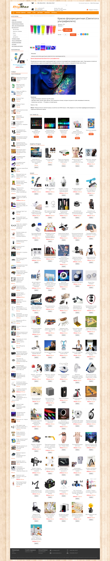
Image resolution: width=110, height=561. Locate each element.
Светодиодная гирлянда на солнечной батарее (21, 137)
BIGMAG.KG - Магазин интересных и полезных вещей (21, 557)
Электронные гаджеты (17, 23)
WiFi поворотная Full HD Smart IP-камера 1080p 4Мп (50, 212)
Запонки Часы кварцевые (91, 283)
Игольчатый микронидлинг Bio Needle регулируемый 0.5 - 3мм (22, 315)
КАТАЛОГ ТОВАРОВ (20, 12)
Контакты (14, 553)
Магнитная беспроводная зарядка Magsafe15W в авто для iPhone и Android (77, 376)
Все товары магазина (17, 46)
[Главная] (13, 12)
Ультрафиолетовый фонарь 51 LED (20, 163)
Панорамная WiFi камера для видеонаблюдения (77, 421)
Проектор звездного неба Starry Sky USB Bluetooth (91, 445)
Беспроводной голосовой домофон (36, 258)
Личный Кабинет (42, 551)
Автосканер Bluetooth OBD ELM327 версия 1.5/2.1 (36, 235)
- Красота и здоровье (17, 31)
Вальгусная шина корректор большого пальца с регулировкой (21, 287)
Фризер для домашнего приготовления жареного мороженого (77, 516)
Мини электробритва (63, 398)
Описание (33, 53)
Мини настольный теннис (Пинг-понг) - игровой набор (20, 86)
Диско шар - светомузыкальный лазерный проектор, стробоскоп (20, 375)
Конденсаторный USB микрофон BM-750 (36, 353)
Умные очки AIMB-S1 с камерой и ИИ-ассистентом (21, 93)
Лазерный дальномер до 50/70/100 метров (21, 241)
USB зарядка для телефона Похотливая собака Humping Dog (36, 212)
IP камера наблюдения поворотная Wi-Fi (77, 189)
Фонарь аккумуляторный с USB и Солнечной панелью (21, 440)
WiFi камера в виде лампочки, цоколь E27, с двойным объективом (22, 427)
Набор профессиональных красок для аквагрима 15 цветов (77, 132)
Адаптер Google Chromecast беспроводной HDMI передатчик (20, 406)
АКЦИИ (29, 12)
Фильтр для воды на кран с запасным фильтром (50, 516)
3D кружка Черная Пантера (20, 105)
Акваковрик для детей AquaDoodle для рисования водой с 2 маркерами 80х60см (50, 235)
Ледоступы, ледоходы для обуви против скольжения (91, 161)
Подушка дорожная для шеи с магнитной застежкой (21, 447)
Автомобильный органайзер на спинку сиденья (91, 212)
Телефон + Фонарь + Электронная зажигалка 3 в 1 (91, 492)
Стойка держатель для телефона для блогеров (36, 491)
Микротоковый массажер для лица (22, 110)
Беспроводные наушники (50, 257)
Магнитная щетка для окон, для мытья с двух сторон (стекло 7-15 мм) (91, 376)
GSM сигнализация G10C (50, 189)
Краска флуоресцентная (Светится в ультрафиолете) (44, 15)
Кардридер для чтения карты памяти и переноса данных (21, 340)
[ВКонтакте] (81, 34)
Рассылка (40, 553)
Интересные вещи (16, 42)
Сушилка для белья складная (63, 491)
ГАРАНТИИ (47, 12)
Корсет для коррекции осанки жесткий (64, 353)
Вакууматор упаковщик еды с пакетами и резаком (21, 259)
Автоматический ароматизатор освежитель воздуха (63, 212)
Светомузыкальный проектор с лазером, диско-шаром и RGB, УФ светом (21, 205)
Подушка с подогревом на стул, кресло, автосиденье (36, 446)
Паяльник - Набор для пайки (21, 327)
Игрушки (14, 44)
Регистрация (96, 3)
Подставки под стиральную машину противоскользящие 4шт (21, 360)
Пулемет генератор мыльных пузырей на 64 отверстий (36, 470)
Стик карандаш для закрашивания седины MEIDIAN (21, 131)
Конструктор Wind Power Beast (50, 353)
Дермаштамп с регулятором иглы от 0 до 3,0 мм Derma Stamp (21, 308)
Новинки (14, 20)
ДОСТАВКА (40, 12)
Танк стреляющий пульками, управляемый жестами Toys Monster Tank (77, 492)
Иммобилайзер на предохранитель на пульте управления (77, 307)
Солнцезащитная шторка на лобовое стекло (22, 265)
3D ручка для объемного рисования (36, 189)
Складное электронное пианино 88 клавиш (21, 389)
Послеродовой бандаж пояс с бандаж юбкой (64, 445)
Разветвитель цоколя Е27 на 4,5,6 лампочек (50, 469)
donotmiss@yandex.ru (57, 553)
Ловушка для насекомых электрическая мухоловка (63, 376)
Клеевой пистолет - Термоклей (20, 247)
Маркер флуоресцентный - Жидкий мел (36, 131)
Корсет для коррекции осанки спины (77, 353)
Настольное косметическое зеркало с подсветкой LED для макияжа (63, 422)
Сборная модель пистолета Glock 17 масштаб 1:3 (20, 294)
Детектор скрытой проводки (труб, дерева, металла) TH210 (21, 182)
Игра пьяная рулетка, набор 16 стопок (50, 306)
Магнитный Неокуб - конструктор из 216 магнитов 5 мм (50, 400)
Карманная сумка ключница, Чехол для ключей (21, 476)
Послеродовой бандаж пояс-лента (77, 445)
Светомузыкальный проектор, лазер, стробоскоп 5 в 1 (20, 414)
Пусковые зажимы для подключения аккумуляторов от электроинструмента (21, 234)
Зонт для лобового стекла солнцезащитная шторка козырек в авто (36, 307)
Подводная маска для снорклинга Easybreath (91, 421)
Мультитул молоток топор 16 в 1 (77, 399)
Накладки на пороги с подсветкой (50, 421)
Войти (92, 3)
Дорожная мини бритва (77, 282)
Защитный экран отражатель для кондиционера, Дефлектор (20, 279)
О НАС (34, 12)
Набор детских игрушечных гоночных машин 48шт (21, 301)
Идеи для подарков (17, 22)
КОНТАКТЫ (54, 12)
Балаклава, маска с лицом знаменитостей (21, 461)
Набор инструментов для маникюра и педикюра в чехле (22, 333)
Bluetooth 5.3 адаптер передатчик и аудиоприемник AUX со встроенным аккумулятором (19, 397)
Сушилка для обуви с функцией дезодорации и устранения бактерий (22, 383)
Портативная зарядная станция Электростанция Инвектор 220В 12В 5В (22, 353)
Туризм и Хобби (16, 38)
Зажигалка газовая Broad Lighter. (22, 169)
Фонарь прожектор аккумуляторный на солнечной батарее (20, 433)
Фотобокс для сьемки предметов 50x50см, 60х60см (64, 516)
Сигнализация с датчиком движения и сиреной (77, 470)
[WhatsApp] (87, 34)
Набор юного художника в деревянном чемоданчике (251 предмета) (36, 422)
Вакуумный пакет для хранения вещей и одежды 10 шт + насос (21, 175)
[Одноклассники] (83, 34)
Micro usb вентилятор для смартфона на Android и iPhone (91, 190)
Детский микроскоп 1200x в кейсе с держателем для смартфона (36, 284)
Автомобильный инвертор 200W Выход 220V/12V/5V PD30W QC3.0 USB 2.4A (21, 367)
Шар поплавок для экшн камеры (91, 515)
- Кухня (14, 33)
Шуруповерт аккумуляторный (20, 116)
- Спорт (14, 35)
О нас (13, 551)
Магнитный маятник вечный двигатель (36, 399)
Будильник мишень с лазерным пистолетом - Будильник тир (77, 258)
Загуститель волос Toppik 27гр (19, 65)
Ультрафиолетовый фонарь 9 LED (20, 157)
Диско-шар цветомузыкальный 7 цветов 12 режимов (63, 284)
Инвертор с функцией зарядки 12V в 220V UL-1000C (21, 197)
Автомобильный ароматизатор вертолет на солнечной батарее (77, 212)
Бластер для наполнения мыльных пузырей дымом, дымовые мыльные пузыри (64, 260)
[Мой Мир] (85, 34)
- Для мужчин (15, 36)
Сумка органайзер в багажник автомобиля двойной (50, 492)
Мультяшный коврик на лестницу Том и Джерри (91, 399)
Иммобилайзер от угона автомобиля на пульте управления (91, 307)
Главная (31, 15)
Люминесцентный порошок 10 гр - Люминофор (64, 131)
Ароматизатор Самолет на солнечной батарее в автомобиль (63, 235)
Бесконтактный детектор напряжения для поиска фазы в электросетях (77, 235)
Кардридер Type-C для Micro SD (21, 212)
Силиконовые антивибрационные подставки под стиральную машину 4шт (22, 469)
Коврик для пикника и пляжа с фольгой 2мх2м (91, 329)
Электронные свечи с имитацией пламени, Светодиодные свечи (21, 151)
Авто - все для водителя (18, 25)
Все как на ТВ (15, 27)
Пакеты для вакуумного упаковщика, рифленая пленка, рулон (63, 161)
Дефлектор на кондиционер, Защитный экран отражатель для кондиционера (50, 284)
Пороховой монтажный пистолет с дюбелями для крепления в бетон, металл (50, 446)
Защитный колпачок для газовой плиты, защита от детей (21, 79)
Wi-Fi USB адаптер (20, 345)
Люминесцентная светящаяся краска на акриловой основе (50, 131)
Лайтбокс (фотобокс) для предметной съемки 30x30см (91, 353)
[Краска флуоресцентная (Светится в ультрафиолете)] (32, 47)
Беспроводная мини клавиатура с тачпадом (91, 234)
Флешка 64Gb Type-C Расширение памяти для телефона (21, 218)
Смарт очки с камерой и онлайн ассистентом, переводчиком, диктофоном (21, 226)
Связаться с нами (29, 551)
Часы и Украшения (16, 40)
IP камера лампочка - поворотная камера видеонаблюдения (64, 190)
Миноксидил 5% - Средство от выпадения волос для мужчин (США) (36, 161)
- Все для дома (16, 29)
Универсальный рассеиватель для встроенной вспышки (36, 516)
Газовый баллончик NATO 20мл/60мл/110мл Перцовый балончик (21, 144)
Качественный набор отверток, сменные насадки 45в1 (77, 330)
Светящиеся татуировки (21, 252)
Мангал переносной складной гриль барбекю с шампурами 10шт (22, 272)
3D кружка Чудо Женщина (20, 99)
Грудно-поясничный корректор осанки (91, 258)
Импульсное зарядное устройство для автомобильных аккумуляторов (36, 330)
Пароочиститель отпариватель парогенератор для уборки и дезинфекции (21, 190)
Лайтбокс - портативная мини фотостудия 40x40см (36, 376)
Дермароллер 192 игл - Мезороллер (21, 321)
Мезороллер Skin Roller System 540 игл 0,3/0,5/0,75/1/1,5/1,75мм (77, 161)
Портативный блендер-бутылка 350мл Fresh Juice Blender (21, 483)
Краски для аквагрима (91, 130)
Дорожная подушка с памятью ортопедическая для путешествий (21, 454)
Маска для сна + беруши (22, 419)
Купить (36, 136)
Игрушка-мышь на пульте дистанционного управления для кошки (63, 307)
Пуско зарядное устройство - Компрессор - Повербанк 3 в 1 (21, 123)
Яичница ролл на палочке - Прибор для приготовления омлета (36, 538)
